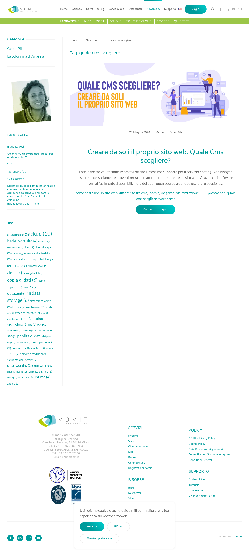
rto (15, 354)
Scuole (115, 21)
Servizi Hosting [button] (95, 9)
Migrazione (69, 21)
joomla (154, 193)
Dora (100, 21)
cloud (29, 247)
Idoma (238, 536)
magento (167, 193)
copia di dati (22, 280)
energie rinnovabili (35, 307)
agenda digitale (15, 235)
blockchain (44, 241)
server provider (33, 354)
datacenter (19, 293)
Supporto (170, 9)
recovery (24, 342)
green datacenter (27, 312)
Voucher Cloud (139, 21)
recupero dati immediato (28, 348)
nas (32, 324)
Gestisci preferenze (99, 538)
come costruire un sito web (97, 193)
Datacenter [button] (135, 9)
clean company (15, 247)
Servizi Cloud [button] (116, 9)
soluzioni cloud (15, 372)
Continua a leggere (155, 209)
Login (195, 9)
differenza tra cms (133, 193)
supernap (25, 377)
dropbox (18, 307)
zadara (13, 383)
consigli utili (33, 273)
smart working (43, 365)
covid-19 (30, 287)
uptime (42, 377)
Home (64, 9)
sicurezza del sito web (22, 359)
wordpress (166, 198)
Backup (38, 233)
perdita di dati (31, 336)
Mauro (160, 132)
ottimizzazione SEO (191, 193)
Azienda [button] (77, 9)
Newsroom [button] (153, 9)
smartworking (19, 365)
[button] (213, 9)
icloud (44, 313)
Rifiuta (118, 526)
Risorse (162, 21)
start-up (12, 377)
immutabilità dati (16, 319)
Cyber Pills (176, 132)
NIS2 (87, 21)
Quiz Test (181, 21)
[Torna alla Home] (23, 9)
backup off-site (22, 241)
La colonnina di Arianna (25, 56)
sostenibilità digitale (38, 371)
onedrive (28, 330)
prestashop (216, 193)
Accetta (92, 526)
